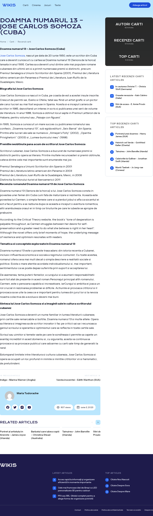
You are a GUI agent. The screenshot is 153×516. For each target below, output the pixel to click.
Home (3, 41)
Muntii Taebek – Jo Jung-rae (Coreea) (129, 168)
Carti (25, 5)
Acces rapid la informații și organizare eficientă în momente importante (76, 481)
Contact (78, 510)
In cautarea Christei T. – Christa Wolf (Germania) (130, 88)
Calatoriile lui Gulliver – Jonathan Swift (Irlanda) (131, 160)
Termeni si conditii (134, 510)
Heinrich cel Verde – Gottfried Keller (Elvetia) (130, 144)
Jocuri (47, 5)
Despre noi (148, 510)
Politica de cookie (91, 510)
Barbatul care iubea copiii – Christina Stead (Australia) (45, 435)
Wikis (9, 5)
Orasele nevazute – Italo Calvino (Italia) (131, 96)
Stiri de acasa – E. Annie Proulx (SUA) (130, 105)
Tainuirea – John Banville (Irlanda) (131, 151)
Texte (58, 5)
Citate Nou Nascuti (120, 479)
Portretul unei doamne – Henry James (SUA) (130, 135)
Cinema (36, 5)
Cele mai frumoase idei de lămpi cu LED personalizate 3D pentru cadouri (77, 489)
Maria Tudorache (28, 393)
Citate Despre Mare (120, 491)
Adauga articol (140, 5)
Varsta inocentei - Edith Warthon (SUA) (78, 379)
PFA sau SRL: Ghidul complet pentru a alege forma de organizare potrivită (76, 497)
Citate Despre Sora (120, 485)
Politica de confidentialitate (112, 510)
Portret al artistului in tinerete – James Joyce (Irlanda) (13, 435)
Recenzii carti (24, 41)
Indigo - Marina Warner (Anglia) (18, 379)
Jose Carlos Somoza (12, 55)
